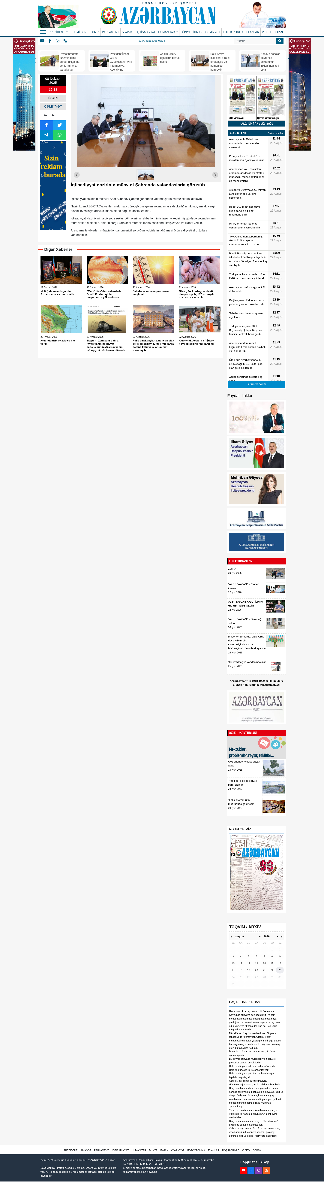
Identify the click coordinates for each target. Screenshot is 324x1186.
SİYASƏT (128, 32)
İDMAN (197, 32)
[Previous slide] (77, 175)
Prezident (70, 1150)
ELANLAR (252, 32)
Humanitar (139, 1150)
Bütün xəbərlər (275, 133)
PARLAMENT (110, 32)
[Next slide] (215, 175)
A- (45, 115)
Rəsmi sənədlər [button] (83, 32)
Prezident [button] (57, 32)
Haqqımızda (248, 1162)
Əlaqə (265, 1162)
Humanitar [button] (167, 32)
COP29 (278, 32)
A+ (53, 115)
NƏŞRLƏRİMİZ (230, 1150)
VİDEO (266, 32)
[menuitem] (146, 174)
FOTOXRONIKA (233, 32)
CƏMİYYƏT (212, 32)
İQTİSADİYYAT (145, 32)
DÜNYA (185, 32)
